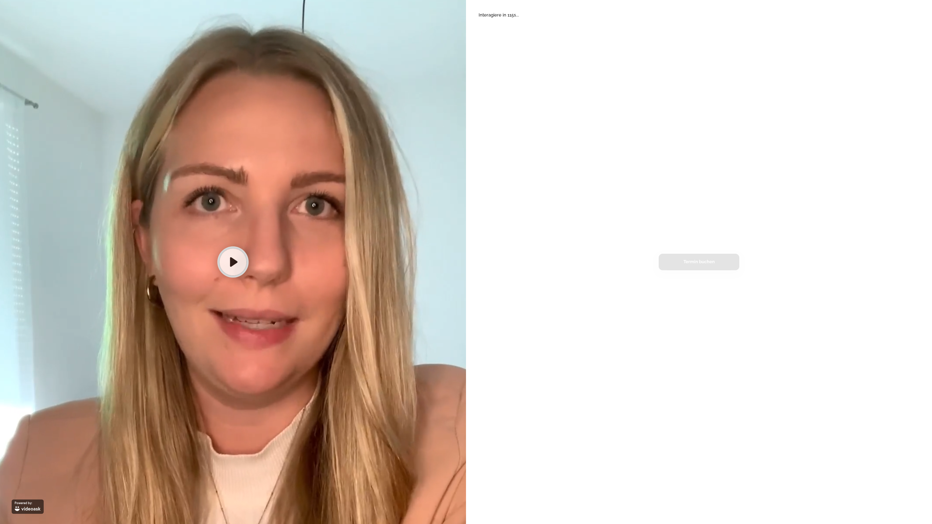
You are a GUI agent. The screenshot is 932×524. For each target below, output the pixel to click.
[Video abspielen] (233, 262)
